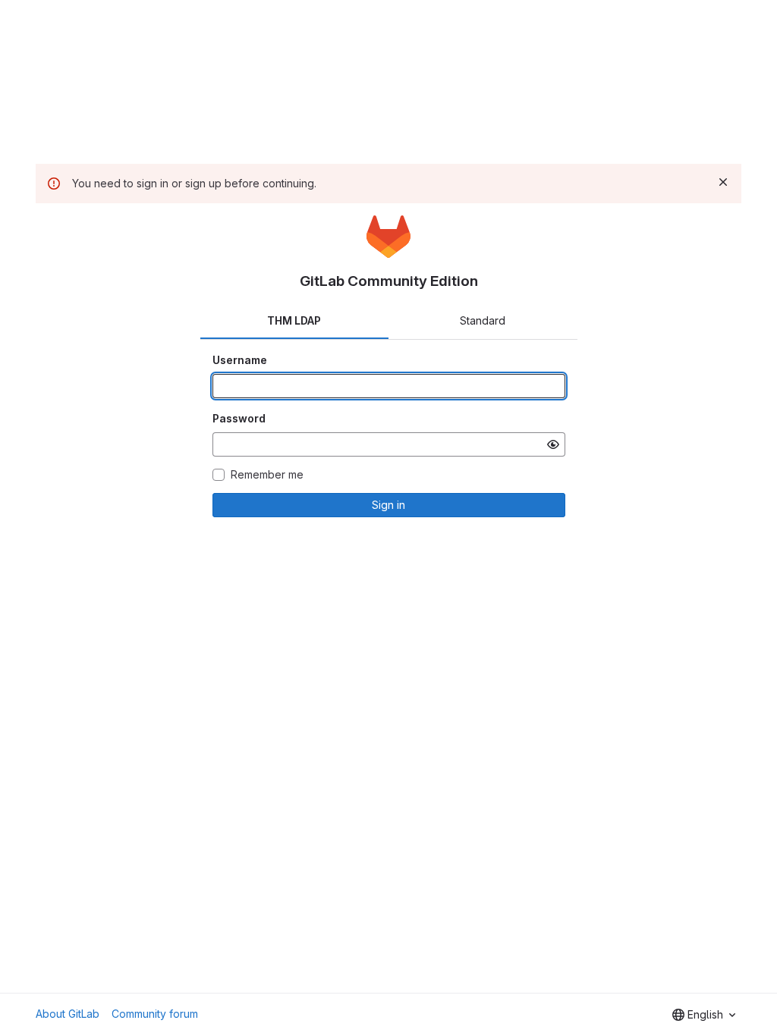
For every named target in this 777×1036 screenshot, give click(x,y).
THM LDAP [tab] (294, 320)
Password (239, 418)
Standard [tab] (482, 320)
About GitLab (67, 1013)
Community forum (155, 1013)
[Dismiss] (723, 182)
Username (239, 359)
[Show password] (553, 444)
